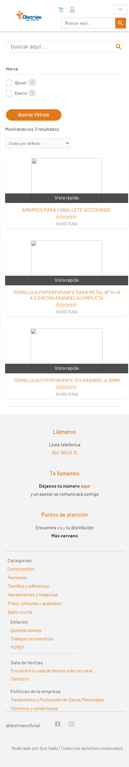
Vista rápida (67, 197)
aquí (85, 486)
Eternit (21, 93)
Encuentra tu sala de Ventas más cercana (51, 670)
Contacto (19, 678)
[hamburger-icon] (120, 10)
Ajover (21, 83)
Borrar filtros (33, 114)
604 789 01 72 (64, 452)
